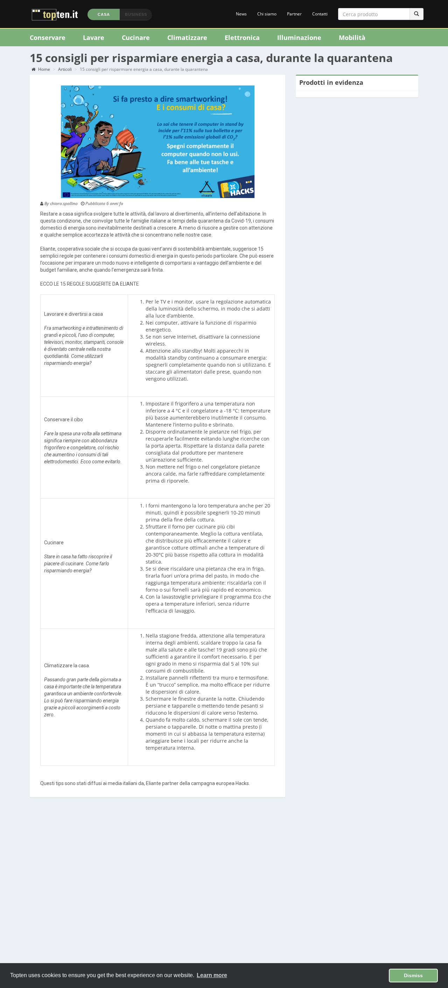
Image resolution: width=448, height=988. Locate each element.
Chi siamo (266, 14)
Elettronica (242, 37)
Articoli (65, 69)
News (241, 14)
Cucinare (136, 37)
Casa (104, 14)
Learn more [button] (212, 975)
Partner (294, 14)
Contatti (320, 14)
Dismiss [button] (413, 975)
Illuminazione (299, 37)
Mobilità (352, 37)
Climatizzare (187, 37)
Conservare (47, 37)
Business (136, 14)
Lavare (93, 37)
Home (43, 69)
